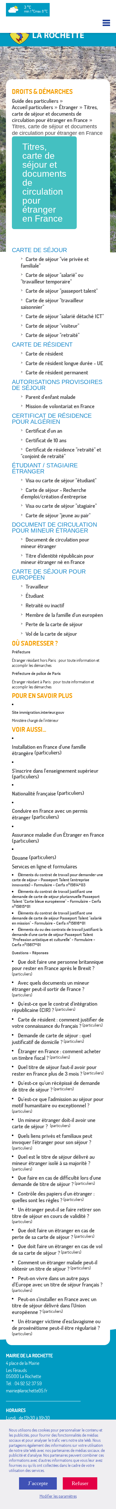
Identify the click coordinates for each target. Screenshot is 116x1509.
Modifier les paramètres (58, 1496)
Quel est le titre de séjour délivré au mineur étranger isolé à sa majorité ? (53, 1160)
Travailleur (37, 586)
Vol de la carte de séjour (51, 633)
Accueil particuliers (32, 107)
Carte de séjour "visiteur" (52, 325)
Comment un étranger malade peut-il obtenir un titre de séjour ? (54, 1265)
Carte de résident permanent (57, 372)
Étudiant (35, 595)
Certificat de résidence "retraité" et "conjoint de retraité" (61, 453)
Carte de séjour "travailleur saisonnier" (52, 303)
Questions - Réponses (30, 952)
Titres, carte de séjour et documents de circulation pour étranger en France (55, 114)
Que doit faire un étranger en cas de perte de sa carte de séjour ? (53, 1233)
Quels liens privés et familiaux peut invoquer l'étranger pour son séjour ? (52, 1139)
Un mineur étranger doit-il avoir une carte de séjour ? (53, 1123)
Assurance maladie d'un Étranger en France (58, 834)
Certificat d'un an (44, 430)
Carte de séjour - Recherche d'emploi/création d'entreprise (54, 493)
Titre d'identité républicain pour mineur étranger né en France (57, 559)
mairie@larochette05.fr (26, 1391)
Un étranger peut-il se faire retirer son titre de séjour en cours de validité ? (56, 1213)
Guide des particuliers (35, 100)
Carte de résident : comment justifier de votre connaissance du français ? (58, 1023)
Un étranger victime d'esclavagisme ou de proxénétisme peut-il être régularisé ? (56, 1324)
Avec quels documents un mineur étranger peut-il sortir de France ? (50, 986)
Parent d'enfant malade (51, 397)
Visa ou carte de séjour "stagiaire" (61, 505)
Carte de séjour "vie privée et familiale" (55, 262)
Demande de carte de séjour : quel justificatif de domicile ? (51, 1038)
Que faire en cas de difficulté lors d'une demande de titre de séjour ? (56, 1181)
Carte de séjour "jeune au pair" (58, 515)
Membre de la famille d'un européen (64, 615)
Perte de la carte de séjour (54, 624)
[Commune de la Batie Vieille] (58, 43)
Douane (20, 857)
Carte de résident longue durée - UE (64, 363)
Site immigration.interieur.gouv (38, 712)
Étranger (68, 107)
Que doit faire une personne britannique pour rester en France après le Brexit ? (58, 965)
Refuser (80, 1483)
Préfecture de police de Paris (36, 673)
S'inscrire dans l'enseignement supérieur (55, 770)
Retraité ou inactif (45, 605)
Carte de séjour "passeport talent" (62, 290)
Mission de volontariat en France (60, 406)
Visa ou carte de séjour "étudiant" (61, 480)
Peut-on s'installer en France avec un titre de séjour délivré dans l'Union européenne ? (54, 1306)
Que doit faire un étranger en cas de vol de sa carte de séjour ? (57, 1249)
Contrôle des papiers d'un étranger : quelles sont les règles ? (53, 1197)
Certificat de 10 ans (46, 440)
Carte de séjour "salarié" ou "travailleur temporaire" (52, 278)
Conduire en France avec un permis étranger (49, 814)
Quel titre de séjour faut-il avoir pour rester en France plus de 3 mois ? (54, 1070)
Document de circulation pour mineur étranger (55, 543)
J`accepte (38, 1483)
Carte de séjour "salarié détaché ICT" (65, 316)
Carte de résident (44, 353)
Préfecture (21, 652)
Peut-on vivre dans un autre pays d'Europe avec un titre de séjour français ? (57, 1281)
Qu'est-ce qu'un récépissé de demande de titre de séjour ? (56, 1086)
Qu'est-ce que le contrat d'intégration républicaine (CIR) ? (54, 1007)
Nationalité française (34, 793)
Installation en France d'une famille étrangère (49, 750)
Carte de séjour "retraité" (52, 335)
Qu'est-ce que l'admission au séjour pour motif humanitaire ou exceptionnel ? (58, 1102)
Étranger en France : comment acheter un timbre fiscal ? (56, 1054)
